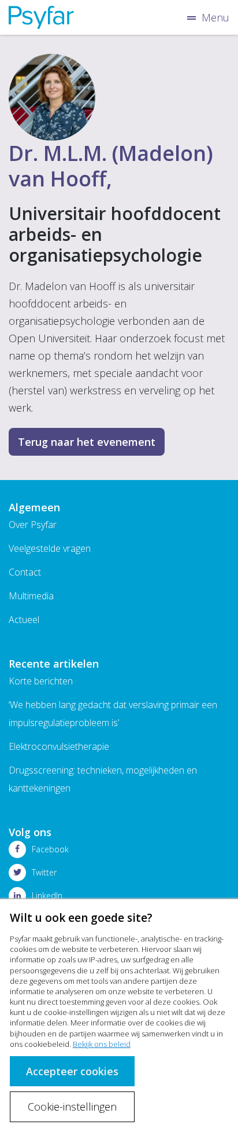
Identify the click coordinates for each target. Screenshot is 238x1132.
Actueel (24, 619)
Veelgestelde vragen (50, 548)
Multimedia (31, 595)
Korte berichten (41, 681)
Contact (25, 572)
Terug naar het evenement (86, 442)
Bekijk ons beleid (102, 1044)
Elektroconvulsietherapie (59, 746)
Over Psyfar (33, 524)
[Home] (41, 17)
